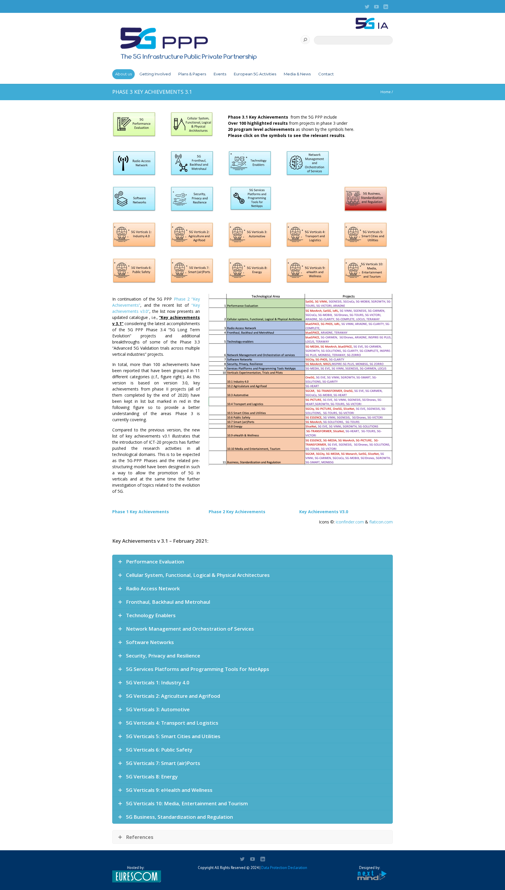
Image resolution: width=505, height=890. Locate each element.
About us (123, 74)
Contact (326, 74)
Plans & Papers (192, 74)
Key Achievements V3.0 (323, 511)
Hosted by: (135, 867)
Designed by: (369, 867)
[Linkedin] (385, 6)
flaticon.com (381, 522)
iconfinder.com (350, 522)
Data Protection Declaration (284, 867)
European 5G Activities (255, 74)
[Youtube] (376, 6)
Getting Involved (155, 74)
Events (220, 74)
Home (386, 91)
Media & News (297, 74)
